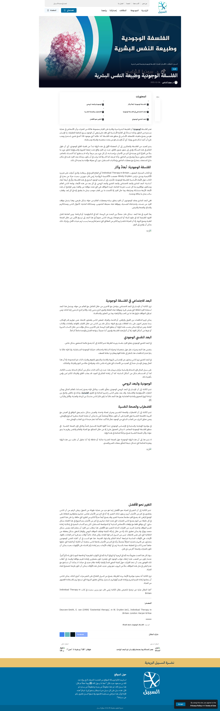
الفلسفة (141, 625)
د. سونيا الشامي (168, 82)
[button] (180, 704)
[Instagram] (93, 3)
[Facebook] (101, 3)
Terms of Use (210, 705)
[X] (99, 3)
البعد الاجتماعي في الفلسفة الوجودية (134, 112)
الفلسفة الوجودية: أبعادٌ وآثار (137, 104)
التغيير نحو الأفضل (96, 119)
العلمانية (85, 392)
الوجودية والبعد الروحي (94, 104)
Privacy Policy (196, 705)
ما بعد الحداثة (127, 625)
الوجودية (137, 129)
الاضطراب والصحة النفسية (93, 112)
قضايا (174, 69)
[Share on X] (157, 107)
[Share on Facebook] (157, 102)
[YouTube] (96, 3)
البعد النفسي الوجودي (139, 119)
